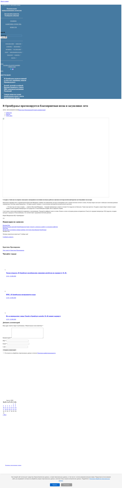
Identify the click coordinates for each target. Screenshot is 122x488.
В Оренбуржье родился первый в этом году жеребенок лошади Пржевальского (15, 80)
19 (7, 409)
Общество (18, 43)
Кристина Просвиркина (25, 110)
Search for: (3, 35)
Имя (4, 340)
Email (5, 343)
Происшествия (9, 43)
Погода (13, 58)
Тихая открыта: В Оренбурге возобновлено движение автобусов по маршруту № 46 (82, 367)
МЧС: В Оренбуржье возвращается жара (17, 372)
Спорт (6, 52)
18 (5, 409)
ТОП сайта (9, 115)
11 (5, 407)
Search (3, 37)
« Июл (4, 414)
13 (9, 407)
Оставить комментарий (38, 110)
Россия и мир (17, 49)
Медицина (9, 49)
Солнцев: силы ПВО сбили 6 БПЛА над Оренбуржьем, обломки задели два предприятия (35, 382)
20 (9, 409)
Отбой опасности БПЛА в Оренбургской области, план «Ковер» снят (85, 397)
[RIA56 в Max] (13, 69)
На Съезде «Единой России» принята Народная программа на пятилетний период (32, 387)
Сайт (4, 347)
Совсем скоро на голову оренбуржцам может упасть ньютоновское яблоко (14, 96)
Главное (13, 21)
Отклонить (66, 485)
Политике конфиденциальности (46, 353)
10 (3, 407)
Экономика (17, 46)
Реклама (20, 464)
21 (11, 409)
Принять (54, 485)
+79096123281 (12, 67)
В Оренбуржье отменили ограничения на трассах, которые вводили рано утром (31, 397)
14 (11, 407)
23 (15, 409)
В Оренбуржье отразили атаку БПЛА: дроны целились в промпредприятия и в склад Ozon (36, 392)
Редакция (12, 464)
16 (15, 407)
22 (13, 409)
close (2, 64)
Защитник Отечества (13, 24)
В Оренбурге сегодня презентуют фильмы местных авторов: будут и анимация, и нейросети (36, 377)
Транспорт (10, 55)
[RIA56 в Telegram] (11, 69)
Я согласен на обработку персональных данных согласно (30, 353)
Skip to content (5, 1)
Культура (17, 55)
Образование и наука (16, 52)
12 (7, 407)
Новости (13, 27)
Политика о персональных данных (13, 465)
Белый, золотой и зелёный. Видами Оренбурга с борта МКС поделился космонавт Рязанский (14, 88)
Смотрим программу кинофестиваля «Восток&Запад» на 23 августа (27, 367)
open (2, 71)
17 (3, 409)
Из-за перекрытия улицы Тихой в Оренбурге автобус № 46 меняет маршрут (59, 372)
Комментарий (7, 338)
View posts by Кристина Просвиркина (13, 250)
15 (13, 407)
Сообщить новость (8, 237)
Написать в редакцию (11, 65)
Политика (9, 46)
